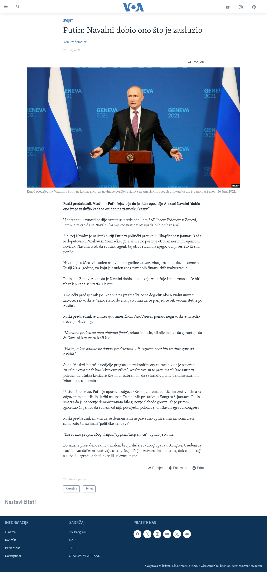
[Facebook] (253, 7)
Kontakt (10, 540)
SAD (72, 540)
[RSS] (177, 534)
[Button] (196, 62)
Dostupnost (13, 556)
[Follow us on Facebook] (137, 534)
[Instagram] (240, 7)
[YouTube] (227, 7)
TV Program (78, 532)
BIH (72, 548)
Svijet (68, 21)
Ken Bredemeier (75, 42)
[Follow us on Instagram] (157, 534)
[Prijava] (187, 534)
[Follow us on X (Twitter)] (147, 534)
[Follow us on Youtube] (167, 534)
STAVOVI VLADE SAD (84, 556)
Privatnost (12, 548)
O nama (10, 532)
